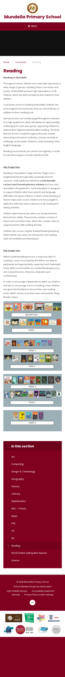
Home (6, 62)
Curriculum (20, 62)
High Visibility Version (17, 591)
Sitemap (16, 594)
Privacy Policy (31, 594)
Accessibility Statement (43, 591)
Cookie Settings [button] (45, 594)
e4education (45, 586)
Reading (36, 62)
